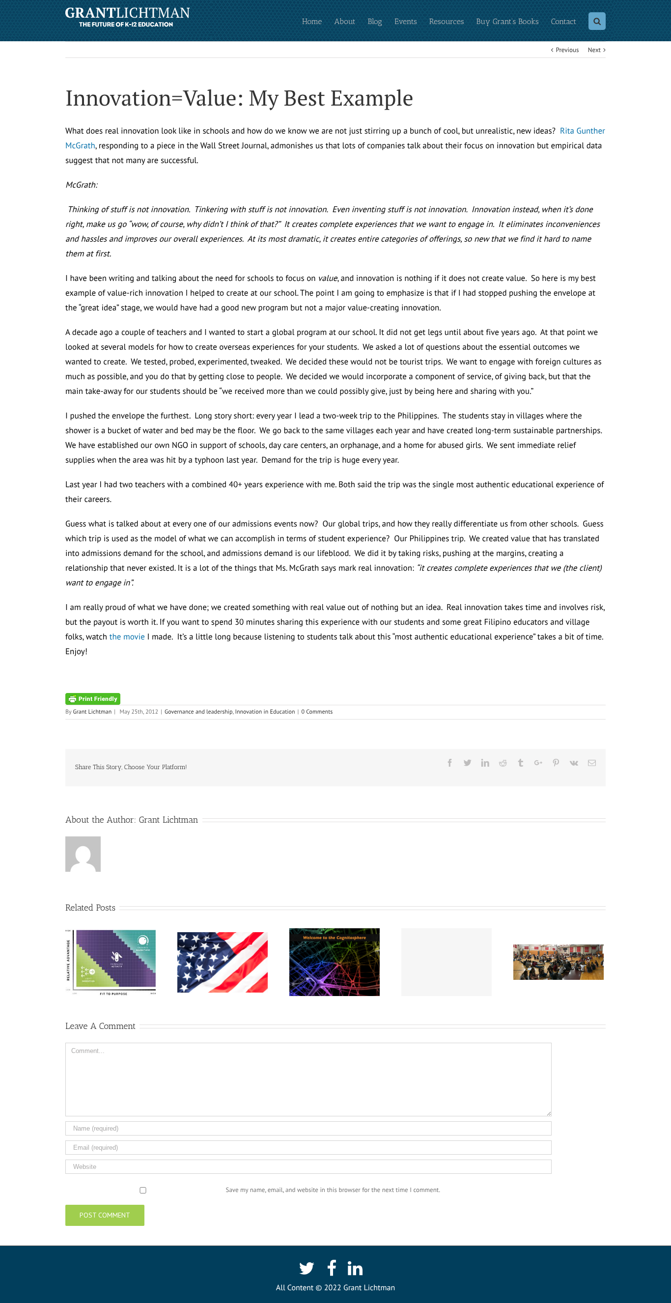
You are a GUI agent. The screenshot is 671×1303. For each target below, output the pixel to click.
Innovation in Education (265, 712)
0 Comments (317, 712)
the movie (127, 636)
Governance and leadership (199, 712)
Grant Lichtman (92, 712)
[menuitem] (318, 20)
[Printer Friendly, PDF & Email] (92, 698)
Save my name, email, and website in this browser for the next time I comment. (332, 1190)
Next (594, 50)
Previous (567, 50)
